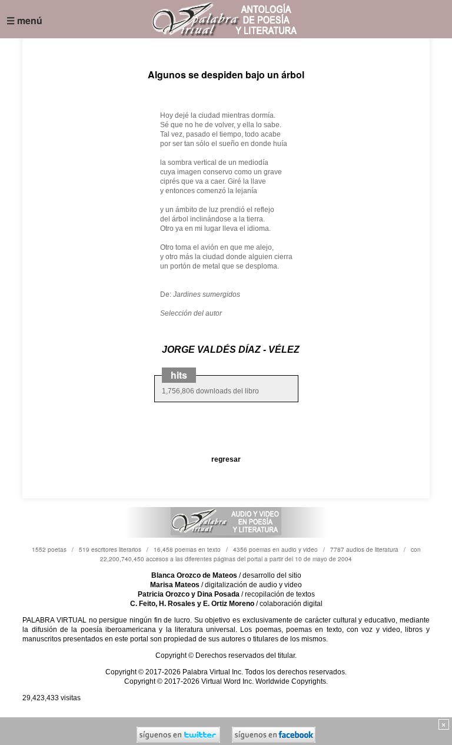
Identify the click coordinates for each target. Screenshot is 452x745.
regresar (226, 459)
